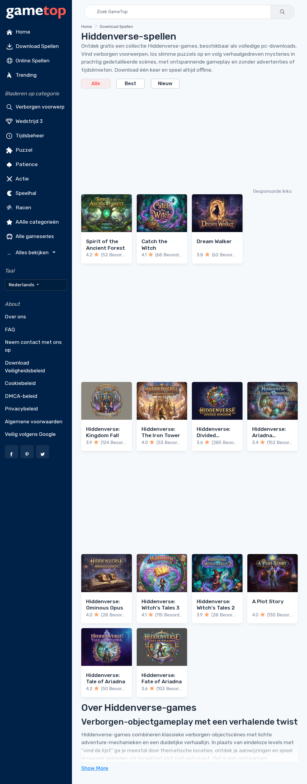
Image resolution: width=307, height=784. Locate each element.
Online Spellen (31, 61)
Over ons (15, 317)
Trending (25, 75)
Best (130, 83)
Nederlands (22, 285)
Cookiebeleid (20, 383)
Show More (94, 768)
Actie (21, 179)
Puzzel (23, 150)
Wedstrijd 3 (28, 121)
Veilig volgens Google (30, 434)
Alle (95, 83)
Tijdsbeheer (29, 136)
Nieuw (165, 83)
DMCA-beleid (21, 396)
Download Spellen (36, 46)
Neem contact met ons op (33, 346)
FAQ (10, 329)
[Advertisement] (189, 138)
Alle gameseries (34, 236)
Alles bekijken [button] (28, 252)
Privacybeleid (21, 409)
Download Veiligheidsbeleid (25, 367)
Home (22, 32)
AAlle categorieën (36, 222)
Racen (22, 207)
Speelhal (25, 193)
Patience (26, 164)
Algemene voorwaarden (33, 422)
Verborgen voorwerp (39, 107)
